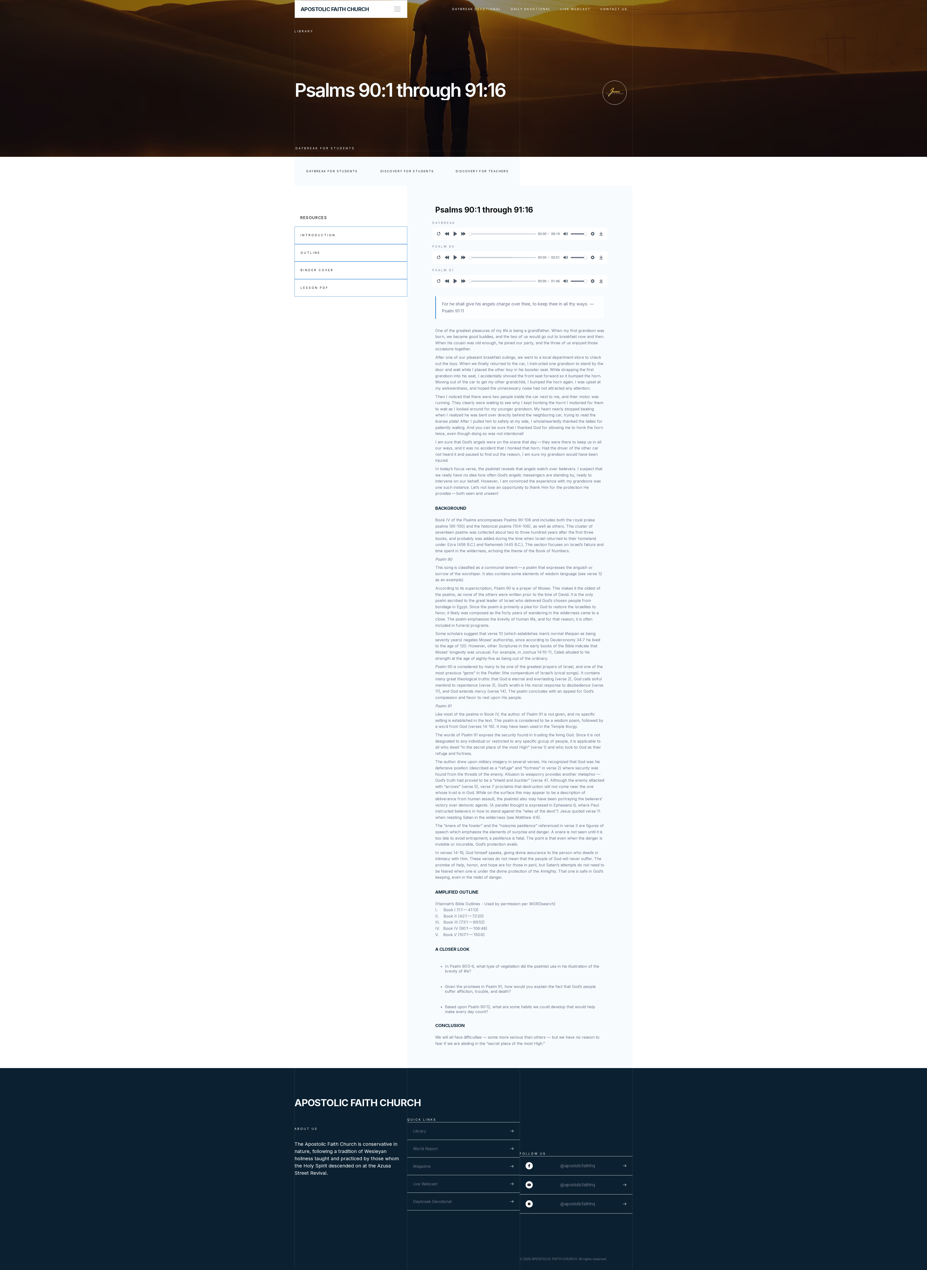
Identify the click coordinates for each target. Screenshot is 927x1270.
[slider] (502, 234)
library (304, 31)
